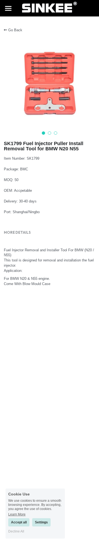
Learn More (17, 514)
